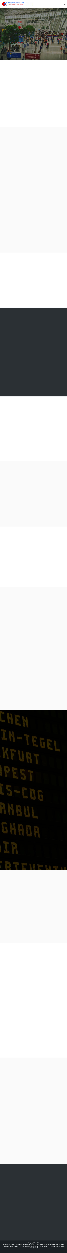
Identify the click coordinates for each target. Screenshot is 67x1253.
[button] (64, 4)
